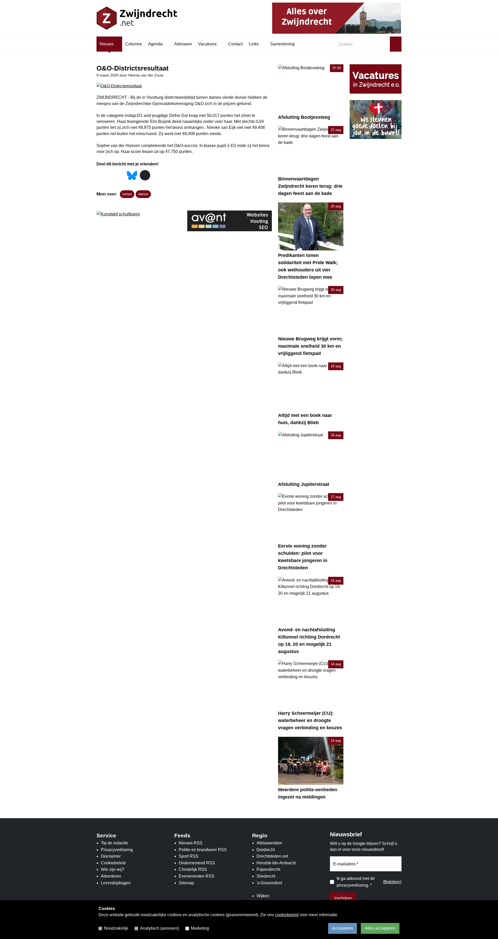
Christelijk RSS (193, 869)
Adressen (183, 44)
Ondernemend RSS (197, 863)
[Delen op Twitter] (110, 175)
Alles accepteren (380, 928)
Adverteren (111, 876)
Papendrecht (268, 869)
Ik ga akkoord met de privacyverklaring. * (356, 881)
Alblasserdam (269, 843)
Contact (235, 44)
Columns (133, 44)
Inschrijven (343, 898)
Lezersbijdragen (116, 883)
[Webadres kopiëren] (145, 175)
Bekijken (392, 882)
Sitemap (186, 883)
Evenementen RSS (196, 876)
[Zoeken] (396, 44)
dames (143, 194)
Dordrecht (266, 849)
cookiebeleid (287, 915)
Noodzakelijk (116, 928)
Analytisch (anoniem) (159, 928)
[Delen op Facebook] (100, 175)
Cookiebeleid (113, 863)
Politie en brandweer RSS (203, 849)
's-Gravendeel (269, 883)
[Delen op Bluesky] (132, 175)
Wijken (263, 896)
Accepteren (342, 928)
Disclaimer (111, 856)
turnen (127, 194)
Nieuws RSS (191, 843)
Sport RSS (188, 856)
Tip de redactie (114, 843)
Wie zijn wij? (112, 869)
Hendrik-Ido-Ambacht (276, 863)
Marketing (200, 928)
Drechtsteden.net (272, 856)
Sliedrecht (266, 876)
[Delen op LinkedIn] (120, 175)
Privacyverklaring (117, 849)
